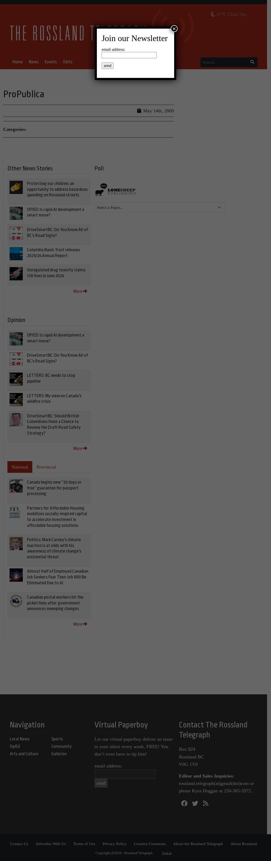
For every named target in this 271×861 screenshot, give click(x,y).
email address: (113, 49)
